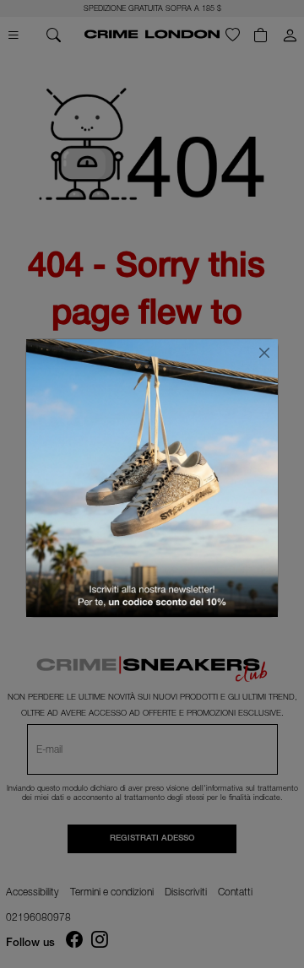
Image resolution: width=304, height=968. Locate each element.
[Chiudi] (264, 353)
